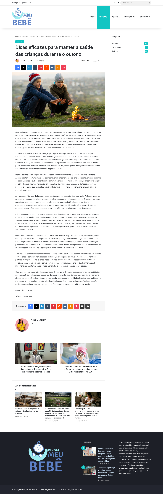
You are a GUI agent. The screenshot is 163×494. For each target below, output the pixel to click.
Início (19, 37)
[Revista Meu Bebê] (22, 17)
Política (116, 17)
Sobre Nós (145, 17)
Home (93, 17)
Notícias (103, 17)
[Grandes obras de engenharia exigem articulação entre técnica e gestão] (28, 399)
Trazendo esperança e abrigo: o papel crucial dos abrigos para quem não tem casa (106, 473)
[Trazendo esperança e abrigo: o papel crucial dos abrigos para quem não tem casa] (89, 470)
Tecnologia (129, 17)
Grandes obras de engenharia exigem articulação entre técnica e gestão (28, 411)
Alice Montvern (25, 61)
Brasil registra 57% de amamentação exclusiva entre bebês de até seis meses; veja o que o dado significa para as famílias (87, 413)
